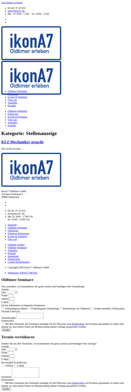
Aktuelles (12, 102)
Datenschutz (7, 320)
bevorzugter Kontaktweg (13, 362)
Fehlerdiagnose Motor (16, 308)
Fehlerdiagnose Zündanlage (45, 308)
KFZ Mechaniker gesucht (22, 142)
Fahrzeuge (13, 94)
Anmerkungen (8, 317)
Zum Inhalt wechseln (12, 2)
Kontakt (12, 105)
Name (4, 295)
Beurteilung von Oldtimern (76, 308)
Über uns (12, 100)
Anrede (5, 289)
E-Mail (5, 302)
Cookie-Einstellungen (19, 262)
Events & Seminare (17, 97)
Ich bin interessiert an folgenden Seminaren (23, 305)
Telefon (5, 298)
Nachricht (6, 377)
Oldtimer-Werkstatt (17, 91)
